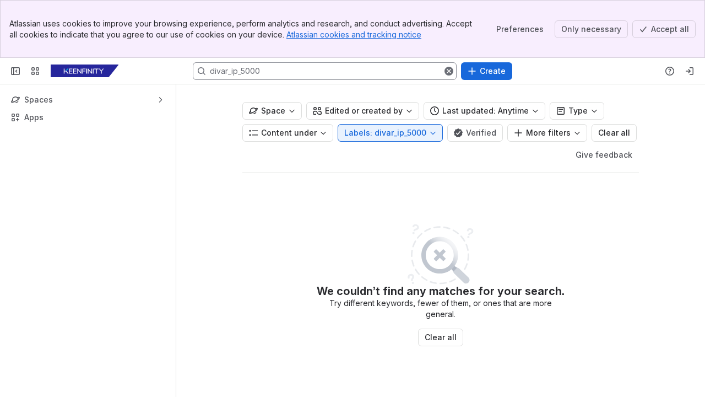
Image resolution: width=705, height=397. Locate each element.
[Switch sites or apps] (35, 71)
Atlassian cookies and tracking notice (353, 34)
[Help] (670, 71)
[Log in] (689, 71)
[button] (449, 71)
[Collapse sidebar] (15, 71)
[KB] (84, 71)
